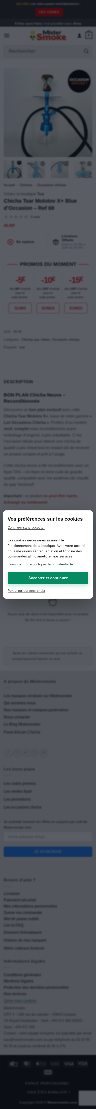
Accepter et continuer (48, 578)
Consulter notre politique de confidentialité (40, 564)
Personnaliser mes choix (26, 591)
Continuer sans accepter (26, 527)
